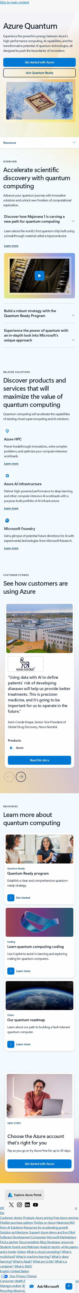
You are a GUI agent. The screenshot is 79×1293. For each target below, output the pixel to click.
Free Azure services (66, 1217)
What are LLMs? (43, 1261)
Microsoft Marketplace (61, 1237)
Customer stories (11, 1217)
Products (29, 1217)
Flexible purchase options (16, 1222)
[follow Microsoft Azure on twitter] (11, 1204)
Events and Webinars (26, 1247)
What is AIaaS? (22, 1261)
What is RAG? (23, 1266)
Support (34, 1232)
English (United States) (14, 1271)
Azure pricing (44, 1217)
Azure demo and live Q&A (58, 1232)
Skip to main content (14, 2)
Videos (21, 1251)
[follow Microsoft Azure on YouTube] (35, 1204)
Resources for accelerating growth (45, 1227)
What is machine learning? (33, 1256)
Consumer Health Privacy (16, 1281)
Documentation (29, 1242)
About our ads (22, 1290)
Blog (43, 1242)
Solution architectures (14, 1232)
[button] (39, 143)
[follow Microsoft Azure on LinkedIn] (27, 1204)
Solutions (17, 1227)
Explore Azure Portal (27, 1195)
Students (5, 1247)
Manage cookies (10, 1285)
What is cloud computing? (44, 1251)
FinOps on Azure (45, 1222)
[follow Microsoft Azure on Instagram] (19, 1204)
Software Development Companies (23, 1237)
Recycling (6, 1290)
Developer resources (60, 1242)
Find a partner (9, 1242)
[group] (39, 685)
